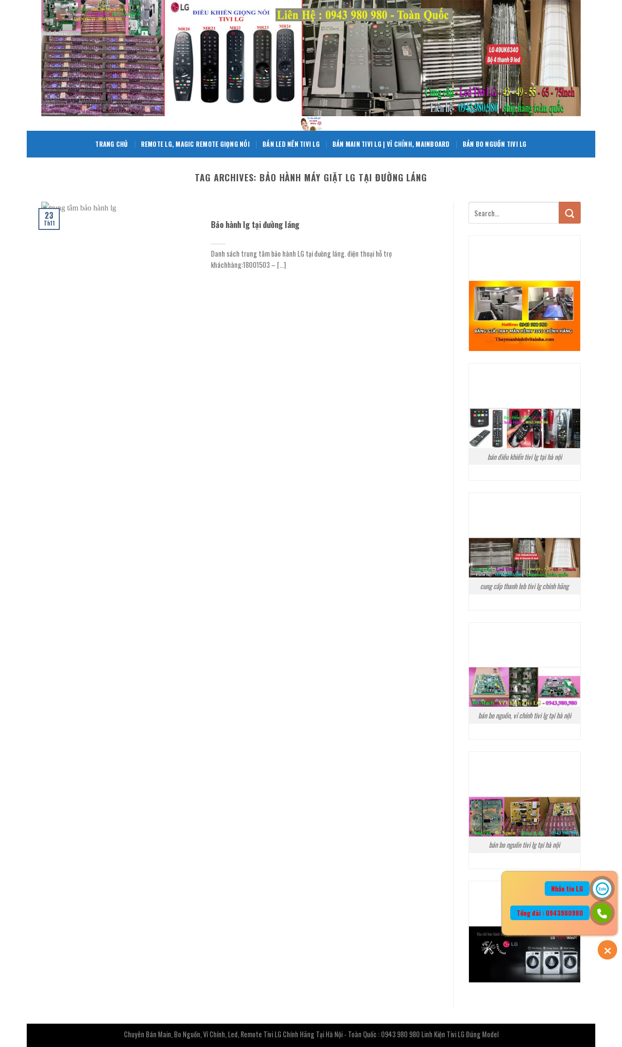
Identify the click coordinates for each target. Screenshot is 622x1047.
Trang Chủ (111, 144)
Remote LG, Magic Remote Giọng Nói (195, 144)
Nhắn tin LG (567, 888)
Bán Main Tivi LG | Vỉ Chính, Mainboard (391, 144)
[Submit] (570, 213)
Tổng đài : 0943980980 (550, 913)
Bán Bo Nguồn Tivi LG (495, 144)
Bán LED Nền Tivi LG (291, 144)
